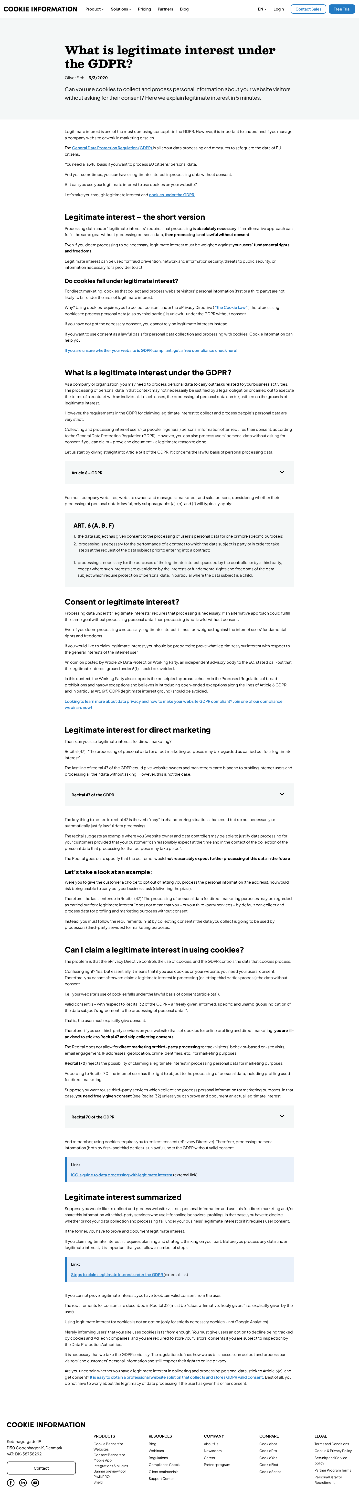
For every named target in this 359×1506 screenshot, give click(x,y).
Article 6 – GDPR (87, 472)
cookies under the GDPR (172, 194)
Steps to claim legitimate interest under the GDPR (117, 1274)
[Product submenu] (103, 9)
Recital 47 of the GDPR (93, 794)
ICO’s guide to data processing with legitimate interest (122, 1174)
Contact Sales (308, 8)
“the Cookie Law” (231, 307)
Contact (41, 1468)
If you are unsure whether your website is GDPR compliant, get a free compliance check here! (151, 350)
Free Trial (342, 8)
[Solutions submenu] (130, 9)
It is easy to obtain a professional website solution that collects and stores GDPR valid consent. (177, 1377)
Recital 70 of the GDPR (93, 1116)
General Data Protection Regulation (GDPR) (112, 147)
